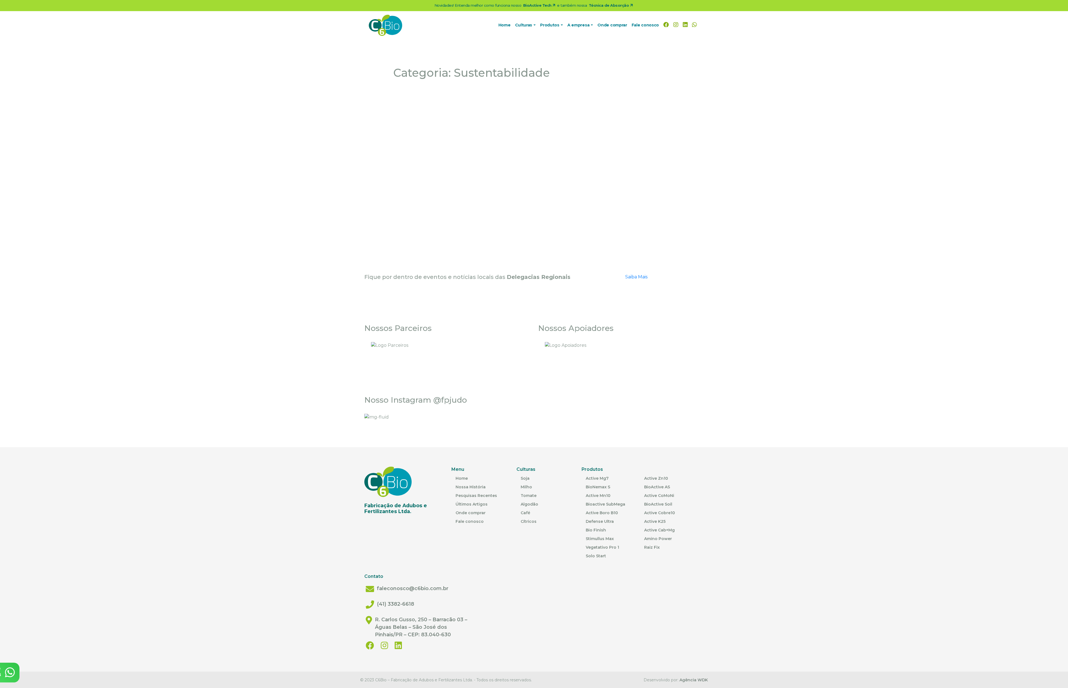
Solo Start (596, 555)
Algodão (529, 504)
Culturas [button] (524, 25)
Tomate (529, 495)
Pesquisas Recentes (476, 495)
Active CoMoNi (659, 495)
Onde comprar (612, 25)
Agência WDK (693, 679)
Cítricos (529, 521)
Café (525, 512)
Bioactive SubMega (605, 504)
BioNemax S (598, 486)
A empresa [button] (578, 25)
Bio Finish (596, 530)
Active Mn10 (598, 495)
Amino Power (658, 538)
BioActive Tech (538, 5)
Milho (526, 486)
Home (504, 25)
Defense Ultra (600, 521)
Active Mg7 (597, 478)
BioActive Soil (658, 504)
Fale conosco (645, 25)
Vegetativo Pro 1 (602, 547)
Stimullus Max (600, 538)
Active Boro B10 (602, 512)
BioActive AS (657, 486)
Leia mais (392, 242)
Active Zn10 (656, 478)
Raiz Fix (652, 547)
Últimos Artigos (472, 504)
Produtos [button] (550, 25)
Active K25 (655, 521)
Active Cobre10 (659, 512)
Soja (525, 478)
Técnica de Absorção (609, 5)
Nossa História (471, 486)
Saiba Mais (636, 276)
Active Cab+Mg (659, 530)
